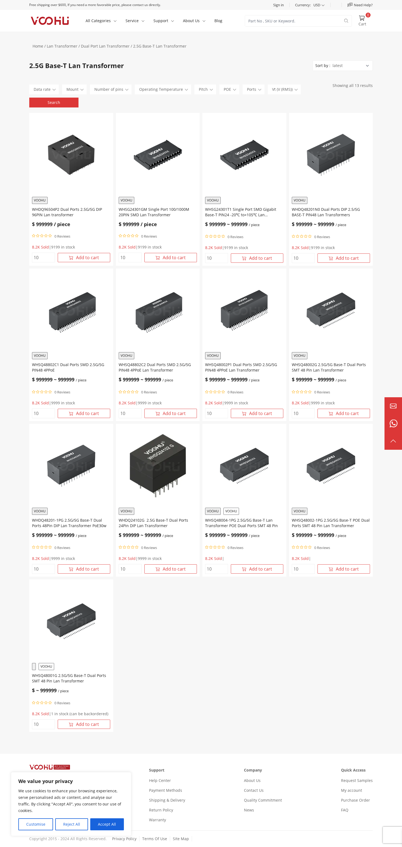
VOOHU (40, 200)
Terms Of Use (154, 838)
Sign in (278, 4)
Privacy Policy (124, 838)
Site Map (181, 838)
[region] (71, 804)
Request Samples (357, 780)
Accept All (107, 824)
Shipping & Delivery (167, 800)
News (249, 810)
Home (38, 46)
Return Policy (161, 810)
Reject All (71, 824)
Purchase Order (355, 800)
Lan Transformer (62, 46)
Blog (218, 20)
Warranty (157, 819)
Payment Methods (165, 790)
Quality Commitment (263, 800)
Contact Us (254, 790)
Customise (35, 824)
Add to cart (87, 258)
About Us (252, 780)
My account (351, 790)
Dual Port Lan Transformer (105, 46)
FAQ (344, 810)
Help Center (160, 780)
